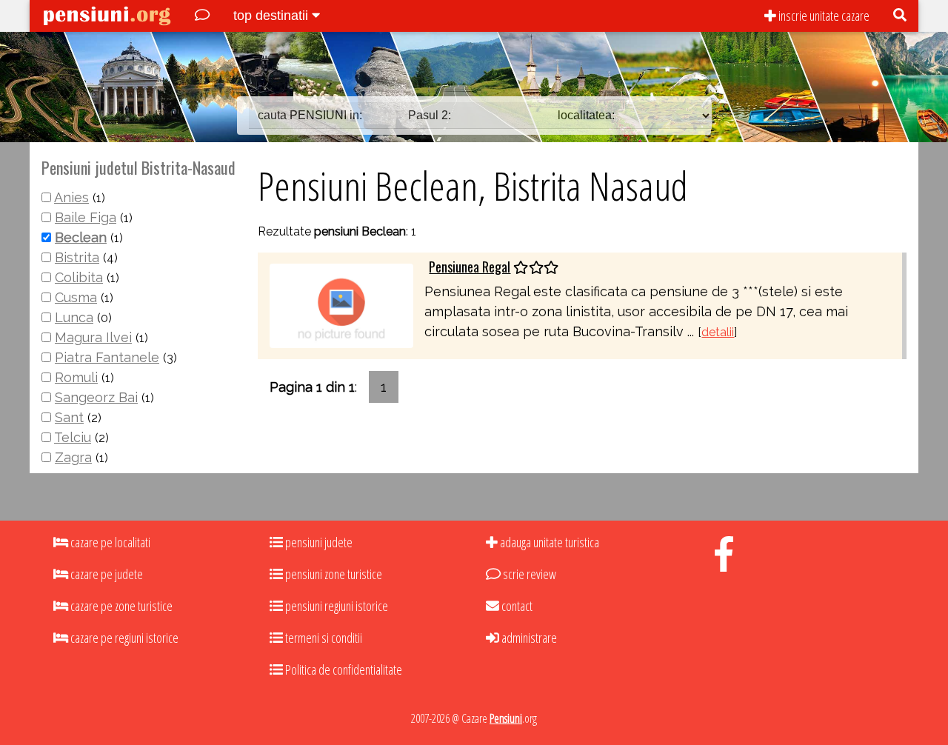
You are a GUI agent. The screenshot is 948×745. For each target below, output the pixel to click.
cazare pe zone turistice (120, 606)
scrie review (528, 574)
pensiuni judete (318, 542)
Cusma (76, 297)
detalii (717, 332)
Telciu (72, 437)
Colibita (79, 277)
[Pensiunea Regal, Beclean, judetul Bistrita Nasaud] (341, 305)
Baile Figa (85, 217)
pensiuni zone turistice (332, 574)
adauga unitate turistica (548, 542)
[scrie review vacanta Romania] (202, 16)
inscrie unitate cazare (822, 15)
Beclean (81, 237)
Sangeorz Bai (96, 397)
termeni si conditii (322, 638)
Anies (71, 197)
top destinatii (272, 15)
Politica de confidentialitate (342, 669)
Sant (69, 417)
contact (516, 606)
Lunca (74, 317)
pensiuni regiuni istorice (335, 606)
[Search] (899, 16)
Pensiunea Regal (469, 266)
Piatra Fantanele (107, 357)
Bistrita (77, 257)
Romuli (76, 377)
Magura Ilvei (93, 337)
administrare (528, 638)
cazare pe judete (105, 574)
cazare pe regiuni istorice (123, 638)
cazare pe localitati (109, 542)
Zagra (73, 457)
